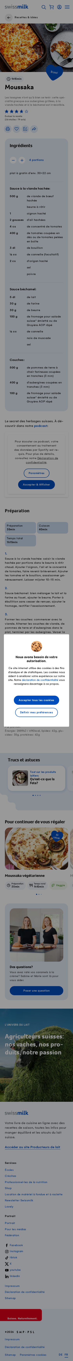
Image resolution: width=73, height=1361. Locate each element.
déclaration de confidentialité (40, 680)
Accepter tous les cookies (36, 700)
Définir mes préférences (36, 712)
